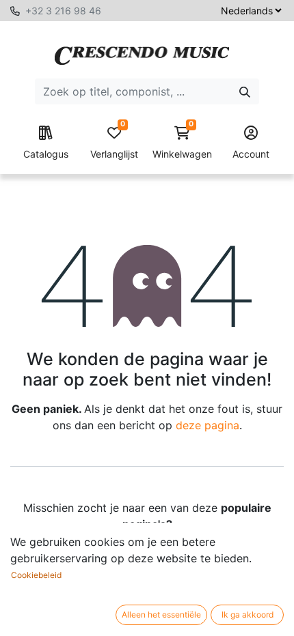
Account (250, 154)
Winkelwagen (182, 143)
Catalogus (45, 154)
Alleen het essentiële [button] (161, 614)
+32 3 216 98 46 (63, 10)
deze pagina (207, 425)
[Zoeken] (244, 91)
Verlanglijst (114, 143)
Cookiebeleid (36, 575)
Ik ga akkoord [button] (247, 614)
